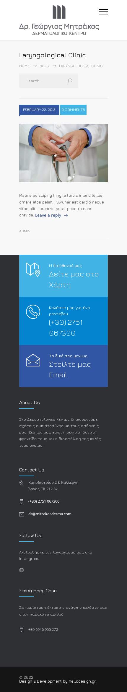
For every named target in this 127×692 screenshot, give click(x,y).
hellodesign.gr (82, 681)
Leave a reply (48, 215)
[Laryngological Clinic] (63, 153)
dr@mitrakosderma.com (49, 513)
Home (24, 66)
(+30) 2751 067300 (43, 501)
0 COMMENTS (73, 109)
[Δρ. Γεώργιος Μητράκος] (59, 20)
